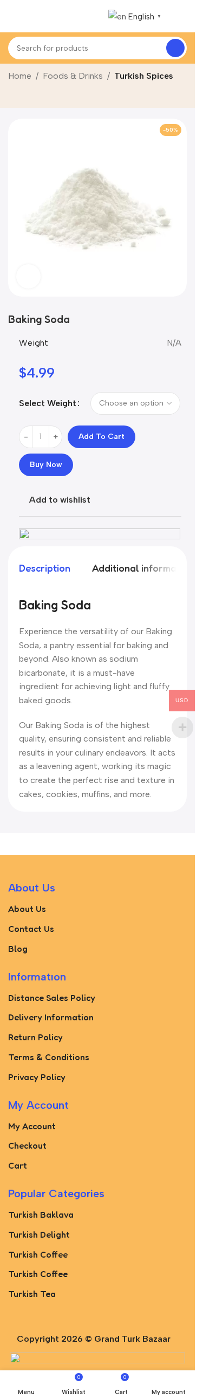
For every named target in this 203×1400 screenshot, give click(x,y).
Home (19, 76)
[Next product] (40, 96)
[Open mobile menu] (12, 16)
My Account (32, 1126)
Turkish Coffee (38, 1254)
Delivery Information (51, 1017)
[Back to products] (27, 96)
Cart (17, 1165)
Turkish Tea (32, 1293)
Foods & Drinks (73, 76)
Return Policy (35, 1037)
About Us (27, 908)
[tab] (44, 568)
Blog (18, 948)
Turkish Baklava (41, 1214)
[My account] (182, 16)
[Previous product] (14, 96)
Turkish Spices (143, 76)
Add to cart (101, 436)
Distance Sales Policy (51, 997)
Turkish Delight (39, 1234)
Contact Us (31, 928)
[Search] (175, 48)
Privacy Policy (37, 1077)
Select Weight (47, 403)
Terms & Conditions (48, 1057)
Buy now (46, 464)
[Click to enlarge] (28, 276)
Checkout (27, 1145)
